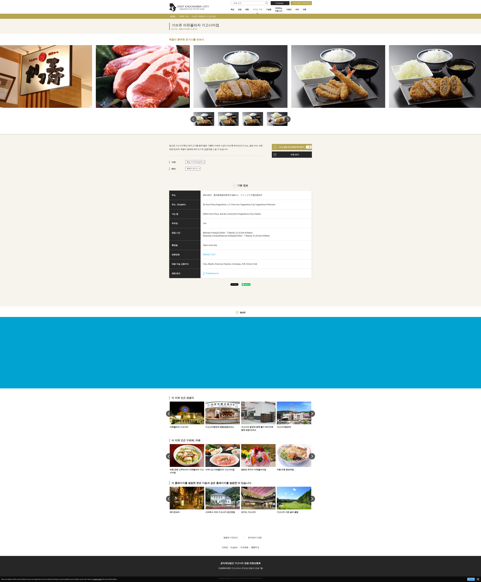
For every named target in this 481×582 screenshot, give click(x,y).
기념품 (268, 9)
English (234, 547)
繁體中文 (255, 547)
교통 (304, 9)
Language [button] (279, 3)
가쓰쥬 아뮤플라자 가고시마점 (203, 16)
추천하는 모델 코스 (279, 9)
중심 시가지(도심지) (195, 162)
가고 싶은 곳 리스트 (300, 3)
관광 (240, 9)
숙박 (297, 9)
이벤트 (289, 9)
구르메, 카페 (257, 9)
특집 (232, 9)
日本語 (225, 547)
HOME (172, 16)
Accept (471, 579)
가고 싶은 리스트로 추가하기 (294, 147)
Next (430, 77)
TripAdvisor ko (212, 273)
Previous (51, 77)
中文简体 (244, 547)
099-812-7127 (209, 255)
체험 (247, 9)
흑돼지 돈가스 (192, 169)
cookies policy (97, 579)
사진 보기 (294, 154)
